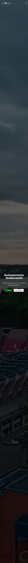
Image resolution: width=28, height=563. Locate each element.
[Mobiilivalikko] (26, 3)
